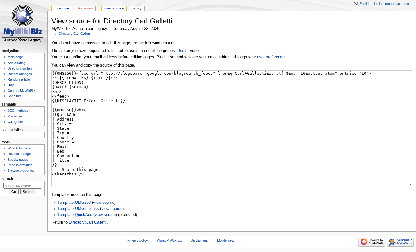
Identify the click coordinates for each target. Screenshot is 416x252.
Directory (62, 8)
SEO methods (18, 110)
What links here (19, 148)
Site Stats (15, 96)
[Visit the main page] (23, 23)
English (365, 3)
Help (11, 85)
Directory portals (20, 68)
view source (103, 202)
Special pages (18, 159)
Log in (378, 3)
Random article (19, 79)
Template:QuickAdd (75, 215)
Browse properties (21, 170)
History (137, 8)
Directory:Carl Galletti (74, 33)
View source (114, 8)
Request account (397, 3)
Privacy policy (137, 240)
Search (7, 179)
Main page (15, 57)
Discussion (85, 8)
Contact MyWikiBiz (21, 90)
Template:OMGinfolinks (78, 209)
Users (182, 51)
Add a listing (16, 63)
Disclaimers (199, 240)
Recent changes (20, 74)
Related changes (20, 154)
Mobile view (225, 240)
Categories (16, 122)
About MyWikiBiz (169, 240)
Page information (20, 165)
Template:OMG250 (74, 202)
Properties (15, 116)
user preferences (272, 57)
